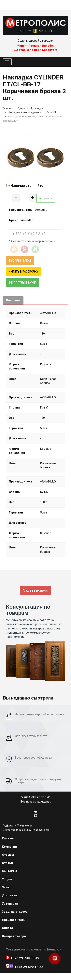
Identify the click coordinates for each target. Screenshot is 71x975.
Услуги (7, 879)
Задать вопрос (35, 590)
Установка (10, 903)
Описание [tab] (13, 300)
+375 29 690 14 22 (28, 967)
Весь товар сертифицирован (34, 757)
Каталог (8, 838)
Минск (21, 45)
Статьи (7, 863)
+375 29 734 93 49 (24, 958)
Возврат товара (14, 936)
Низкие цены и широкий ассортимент (39, 714)
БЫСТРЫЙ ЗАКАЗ (20, 260)
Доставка (9, 895)
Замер (6, 887)
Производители (13, 920)
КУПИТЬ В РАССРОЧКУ (23, 271)
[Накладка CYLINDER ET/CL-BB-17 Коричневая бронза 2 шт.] (35, 158)
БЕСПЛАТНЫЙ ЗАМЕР (23, 282)
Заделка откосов (15, 911)
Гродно (34, 45)
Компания (9, 846)
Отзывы (8, 854)
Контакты (9, 871)
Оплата (7, 928)
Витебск (48, 45)
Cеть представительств (31, 736)
